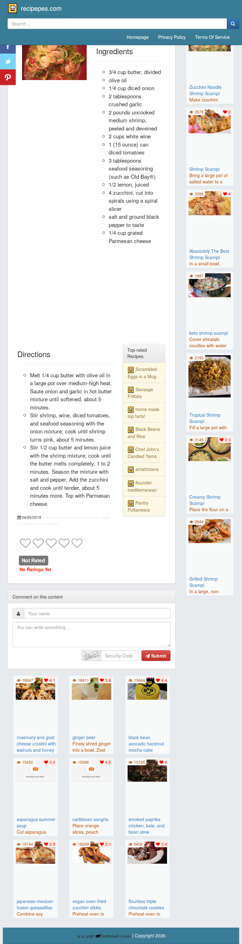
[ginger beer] (91, 688)
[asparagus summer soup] (35, 770)
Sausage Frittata (140, 392)
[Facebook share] (8, 46)
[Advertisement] (91, 296)
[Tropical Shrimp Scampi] (210, 376)
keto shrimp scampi (208, 333)
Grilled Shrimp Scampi (203, 582)
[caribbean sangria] (91, 770)
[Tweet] (8, 61)
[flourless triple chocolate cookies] (147, 852)
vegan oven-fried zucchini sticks (89, 904)
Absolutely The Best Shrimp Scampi (209, 254)
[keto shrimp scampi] (210, 284)
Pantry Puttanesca (139, 506)
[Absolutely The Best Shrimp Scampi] (210, 202)
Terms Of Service (212, 37)
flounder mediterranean (142, 486)
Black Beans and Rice (144, 432)
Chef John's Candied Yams (143, 452)
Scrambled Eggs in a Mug (142, 372)
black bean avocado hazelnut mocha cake (146, 743)
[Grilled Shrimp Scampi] (210, 530)
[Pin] (8, 77)
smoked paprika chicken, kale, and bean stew (146, 825)
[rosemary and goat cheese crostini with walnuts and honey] (35, 688)
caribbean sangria (90, 819)
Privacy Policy (172, 37)
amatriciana (147, 469)
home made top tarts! (143, 412)
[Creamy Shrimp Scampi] (210, 448)
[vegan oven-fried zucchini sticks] (91, 852)
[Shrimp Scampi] (210, 120)
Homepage (138, 37)
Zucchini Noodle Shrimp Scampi (205, 90)
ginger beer (83, 737)
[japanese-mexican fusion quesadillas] (35, 852)
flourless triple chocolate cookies (146, 904)
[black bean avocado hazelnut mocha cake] (147, 688)
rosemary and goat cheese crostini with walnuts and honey (36, 743)
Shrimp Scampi (204, 169)
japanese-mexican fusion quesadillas (35, 904)
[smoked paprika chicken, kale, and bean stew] (147, 770)
